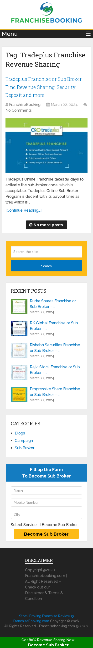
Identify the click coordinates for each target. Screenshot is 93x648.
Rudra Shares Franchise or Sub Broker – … (53, 304)
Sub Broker (24, 448)
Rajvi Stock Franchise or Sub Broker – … (55, 370)
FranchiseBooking (25, 104)
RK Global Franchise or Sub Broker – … (54, 326)
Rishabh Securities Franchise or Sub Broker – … (55, 348)
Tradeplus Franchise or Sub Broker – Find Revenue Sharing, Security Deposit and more (45, 87)
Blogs (20, 433)
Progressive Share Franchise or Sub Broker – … (55, 392)
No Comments (18, 110)
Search (46, 266)
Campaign (24, 440)
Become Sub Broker (48, 645)
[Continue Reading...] (23, 210)
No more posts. (49, 225)
